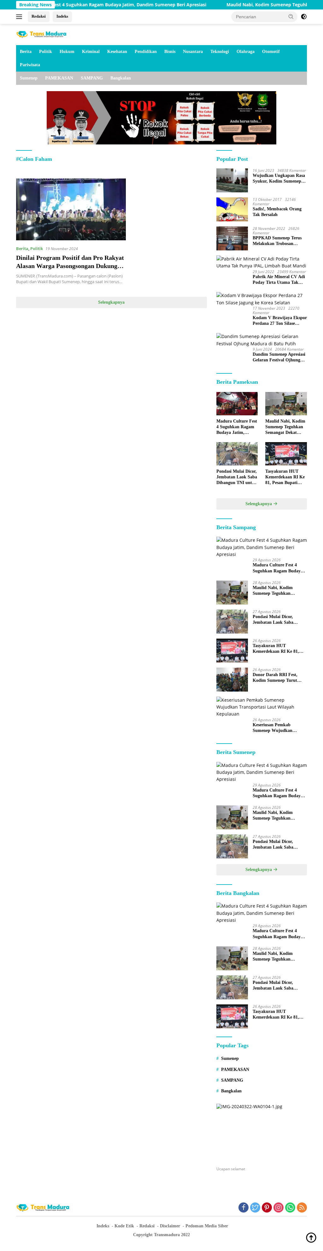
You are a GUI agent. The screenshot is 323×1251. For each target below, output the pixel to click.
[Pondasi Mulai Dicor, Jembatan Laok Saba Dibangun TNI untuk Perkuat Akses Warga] (237, 453)
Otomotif (271, 51)
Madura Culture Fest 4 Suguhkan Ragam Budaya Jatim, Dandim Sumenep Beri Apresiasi (236, 427)
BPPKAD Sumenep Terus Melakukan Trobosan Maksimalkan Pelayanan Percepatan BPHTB (277, 241)
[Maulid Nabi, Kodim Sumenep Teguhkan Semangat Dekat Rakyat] (286, 403)
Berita (26, 51)
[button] (291, 16)
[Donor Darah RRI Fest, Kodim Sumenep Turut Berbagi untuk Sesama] (232, 680)
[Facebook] (243, 1207)
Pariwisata (30, 64)
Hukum (67, 51)
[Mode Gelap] (304, 16)
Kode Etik (124, 1226)
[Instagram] (278, 1207)
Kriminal (91, 51)
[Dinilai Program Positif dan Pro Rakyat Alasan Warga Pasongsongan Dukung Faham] (71, 209)
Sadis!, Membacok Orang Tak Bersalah (277, 212)
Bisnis (169, 51)
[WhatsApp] (290, 1207)
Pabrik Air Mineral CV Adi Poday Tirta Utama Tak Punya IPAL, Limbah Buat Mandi (279, 279)
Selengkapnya (111, 302)
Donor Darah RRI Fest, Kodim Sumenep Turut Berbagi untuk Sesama (275, 677)
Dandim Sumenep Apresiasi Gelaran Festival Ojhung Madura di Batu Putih (279, 357)
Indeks (62, 16)
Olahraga (246, 51)
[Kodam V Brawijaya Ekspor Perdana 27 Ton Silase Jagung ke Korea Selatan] (261, 299)
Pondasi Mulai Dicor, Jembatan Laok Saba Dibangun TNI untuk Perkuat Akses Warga (236, 477)
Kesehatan (117, 51)
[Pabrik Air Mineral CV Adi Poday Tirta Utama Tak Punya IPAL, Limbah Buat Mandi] (261, 262)
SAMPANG (92, 78)
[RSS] (302, 1207)
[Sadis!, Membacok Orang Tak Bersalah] (232, 209)
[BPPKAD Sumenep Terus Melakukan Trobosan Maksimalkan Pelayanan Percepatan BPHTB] (232, 238)
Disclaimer (170, 1226)
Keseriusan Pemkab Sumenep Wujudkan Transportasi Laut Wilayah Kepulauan (278, 728)
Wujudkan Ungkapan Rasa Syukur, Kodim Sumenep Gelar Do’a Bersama (279, 178)
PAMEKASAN (59, 78)
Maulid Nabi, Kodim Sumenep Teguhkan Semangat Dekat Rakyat (285, 427)
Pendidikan (146, 51)
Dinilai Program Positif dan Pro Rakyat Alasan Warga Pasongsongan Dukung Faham (70, 266)
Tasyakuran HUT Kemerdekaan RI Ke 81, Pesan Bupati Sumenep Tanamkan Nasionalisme (285, 477)
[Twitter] (255, 1207)
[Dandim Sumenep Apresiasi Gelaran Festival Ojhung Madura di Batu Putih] (261, 340)
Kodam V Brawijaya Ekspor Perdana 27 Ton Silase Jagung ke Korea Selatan (280, 320)
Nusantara (193, 51)
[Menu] (20, 16)
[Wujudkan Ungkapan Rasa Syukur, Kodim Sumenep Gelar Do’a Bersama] (232, 180)
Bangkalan (120, 78)
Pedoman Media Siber (206, 1226)
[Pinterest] (267, 1207)
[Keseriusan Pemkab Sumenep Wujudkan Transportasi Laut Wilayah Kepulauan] (261, 707)
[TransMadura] (43, 34)
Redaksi (39, 16)
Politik (45, 51)
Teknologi (219, 51)
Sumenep (29, 78)
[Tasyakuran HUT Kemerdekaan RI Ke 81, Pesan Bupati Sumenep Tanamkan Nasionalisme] (286, 453)
